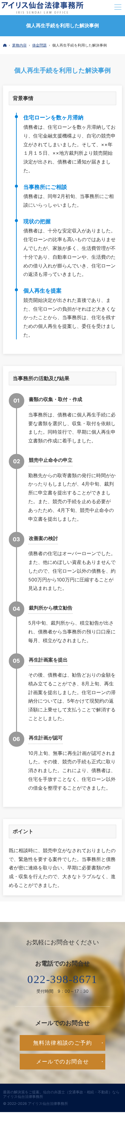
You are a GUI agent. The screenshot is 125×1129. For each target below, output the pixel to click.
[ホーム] (5, 45)
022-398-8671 (62, 979)
